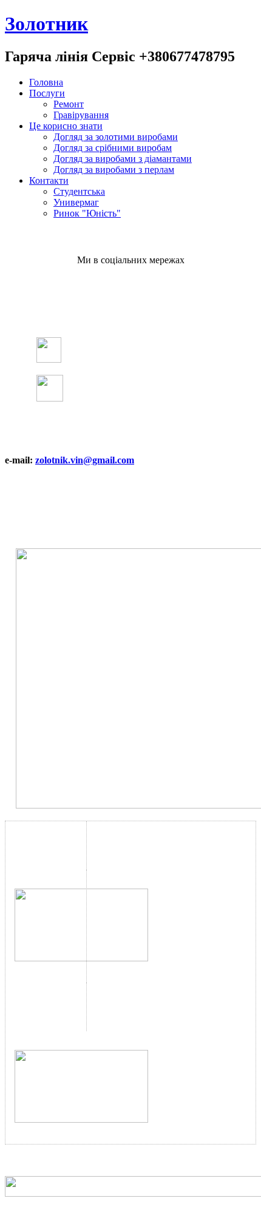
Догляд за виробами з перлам (113, 169)
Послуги (47, 93)
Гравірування (81, 115)
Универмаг (76, 202)
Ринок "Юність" (87, 213)
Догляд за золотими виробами (115, 137)
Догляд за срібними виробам (112, 148)
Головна (46, 82)
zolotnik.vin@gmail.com (84, 460)
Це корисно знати (66, 126)
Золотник (46, 24)
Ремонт (68, 104)
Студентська (79, 191)
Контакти (49, 180)
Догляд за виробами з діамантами (122, 158)
